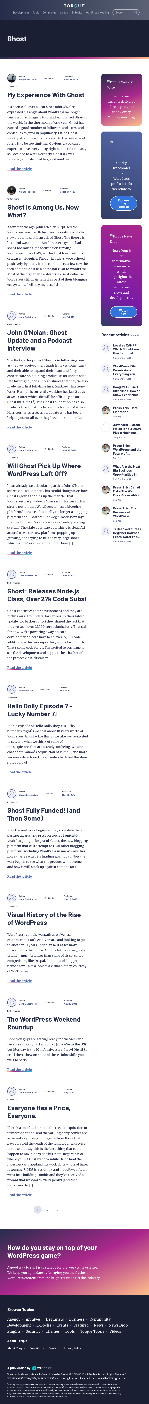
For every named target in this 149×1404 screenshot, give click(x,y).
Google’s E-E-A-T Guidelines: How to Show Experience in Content (126, 391)
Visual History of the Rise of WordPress (44, 918)
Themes (53, 1331)
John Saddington (28, 317)
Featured (81, 1325)
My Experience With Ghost (46, 95)
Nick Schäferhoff (122, 357)
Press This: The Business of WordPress (124, 512)
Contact (54, 1348)
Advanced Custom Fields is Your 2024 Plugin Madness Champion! (127, 429)
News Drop (118, 1325)
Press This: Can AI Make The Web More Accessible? (126, 491)
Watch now (123, 311)
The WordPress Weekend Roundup (44, 1023)
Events (62, 1325)
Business (76, 1319)
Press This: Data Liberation (125, 410)
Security (33, 1331)
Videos (115, 1331)
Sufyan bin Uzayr (28, 79)
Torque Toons (92, 1331)
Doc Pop (117, 416)
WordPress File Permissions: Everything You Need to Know (124, 370)
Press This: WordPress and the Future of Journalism (127, 449)
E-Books (43, 1325)
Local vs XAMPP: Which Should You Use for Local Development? (126, 349)
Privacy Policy (72, 1348)
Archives (33, 1319)
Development (19, 1325)
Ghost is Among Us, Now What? (43, 211)
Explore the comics (123, 203)
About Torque (16, 1348)
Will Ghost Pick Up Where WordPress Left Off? (44, 469)
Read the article (19, 169)
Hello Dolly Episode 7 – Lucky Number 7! (39, 710)
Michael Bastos (27, 191)
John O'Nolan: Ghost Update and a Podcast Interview (39, 340)
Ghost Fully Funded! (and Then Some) (43, 814)
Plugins (14, 1331)
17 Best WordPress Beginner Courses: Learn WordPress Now (127, 533)
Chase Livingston (28, 794)
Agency (14, 1319)
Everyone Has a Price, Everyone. (39, 1111)
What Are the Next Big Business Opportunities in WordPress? (126, 470)
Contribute (37, 1348)
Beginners (55, 1319)
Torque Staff (120, 437)
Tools (70, 1331)
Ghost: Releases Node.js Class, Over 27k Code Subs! (47, 595)
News (98, 1325)
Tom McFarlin (26, 690)
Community (100, 1319)
